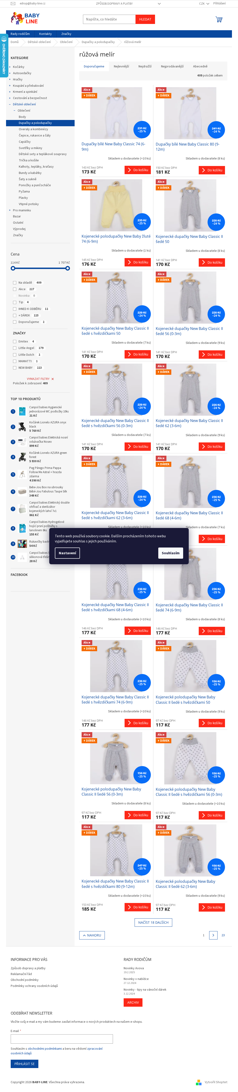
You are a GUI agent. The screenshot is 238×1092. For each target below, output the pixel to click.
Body (22, 117)
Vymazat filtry (38, 379)
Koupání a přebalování (28, 85)
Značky (18, 235)
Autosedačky (22, 73)
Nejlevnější (121, 66)
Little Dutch (29, 354)
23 (223, 935)
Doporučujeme (31, 322)
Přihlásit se (24, 1064)
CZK (202, 4)
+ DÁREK (29, 315)
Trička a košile (29, 160)
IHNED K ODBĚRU (33, 309)
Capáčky (25, 141)
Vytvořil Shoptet (216, 1082)
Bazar (17, 216)
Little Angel (31, 348)
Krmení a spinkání (25, 92)
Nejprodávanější (172, 66)
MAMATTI (28, 361)
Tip (24, 302)
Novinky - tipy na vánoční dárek (145, 990)
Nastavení (67, 553)
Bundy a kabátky (30, 173)
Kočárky (18, 67)
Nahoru (94, 935)
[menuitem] (20, 34)
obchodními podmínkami (45, 1048)
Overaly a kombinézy (33, 129)
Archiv (133, 1002)
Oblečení (24, 110)
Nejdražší (145, 66)
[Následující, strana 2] (213, 935)
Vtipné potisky (29, 204)
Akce (26, 289)
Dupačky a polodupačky (35, 123)
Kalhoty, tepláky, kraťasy (36, 166)
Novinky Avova (134, 968)
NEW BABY (30, 367)
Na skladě (30, 282)
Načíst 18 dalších (153, 922)
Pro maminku (22, 210)
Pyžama (24, 191)
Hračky (18, 79)
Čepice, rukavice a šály (35, 135)
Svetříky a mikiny (30, 148)
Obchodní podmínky (25, 980)
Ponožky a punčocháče (35, 185)
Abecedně (200, 66)
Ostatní (18, 222)
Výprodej (19, 229)
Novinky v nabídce (136, 979)
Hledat (145, 19)
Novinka (27, 295)
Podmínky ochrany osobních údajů (34, 986)
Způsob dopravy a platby (114, 4)
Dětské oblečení (24, 104)
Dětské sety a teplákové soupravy (43, 154)
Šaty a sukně (27, 179)
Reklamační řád (21, 974)
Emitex (26, 341)
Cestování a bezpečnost (30, 98)
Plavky (23, 198)
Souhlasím (171, 553)
